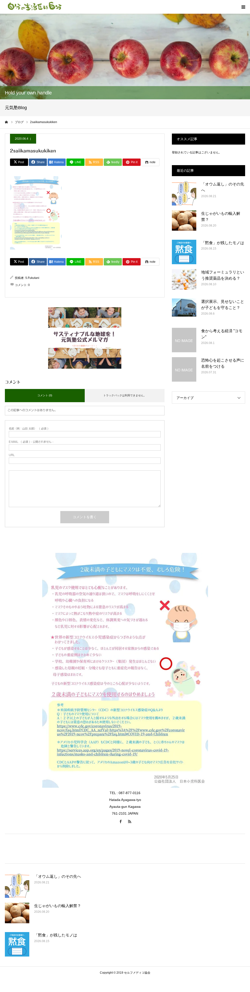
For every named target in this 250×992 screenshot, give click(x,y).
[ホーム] (6, 122)
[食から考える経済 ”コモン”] (184, 340)
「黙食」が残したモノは (222, 243)
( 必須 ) (28, 428)
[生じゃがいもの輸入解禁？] (184, 222)
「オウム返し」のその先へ (222, 187)
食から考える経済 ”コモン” (221, 334)
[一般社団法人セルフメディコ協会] (34, 6)
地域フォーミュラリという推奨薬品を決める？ (222, 275)
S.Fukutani (32, 278)
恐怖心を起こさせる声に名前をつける (222, 363)
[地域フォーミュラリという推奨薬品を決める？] (184, 281)
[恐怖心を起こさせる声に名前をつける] (184, 369)
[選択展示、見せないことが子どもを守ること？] (184, 310)
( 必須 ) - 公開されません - (31, 441)
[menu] (243, 7)
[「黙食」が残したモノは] (184, 252)
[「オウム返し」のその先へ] (184, 193)
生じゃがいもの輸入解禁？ (220, 216)
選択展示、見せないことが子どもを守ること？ (222, 304)
